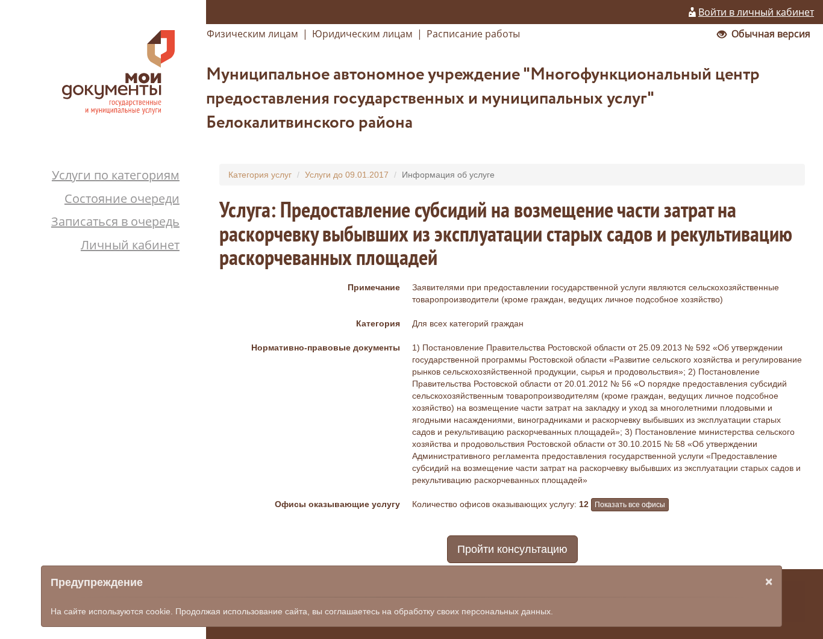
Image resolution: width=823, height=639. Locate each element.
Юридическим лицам (362, 33)
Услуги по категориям (116, 175)
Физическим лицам (252, 33)
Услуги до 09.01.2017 (347, 174)
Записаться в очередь (115, 221)
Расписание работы (473, 33)
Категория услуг (260, 174)
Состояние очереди (122, 198)
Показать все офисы (630, 504)
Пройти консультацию (512, 549)
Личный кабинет (130, 245)
